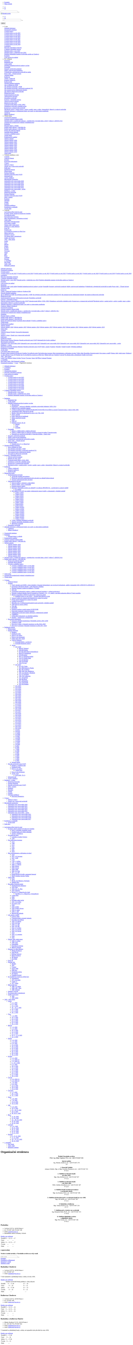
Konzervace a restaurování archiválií (14, 108)
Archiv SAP (15, 773)
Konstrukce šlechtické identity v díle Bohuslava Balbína (28, 586)
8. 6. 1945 (14, 1084)
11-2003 (17, 743)
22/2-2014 (18, 720)
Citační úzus (18, 770)
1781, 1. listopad (16, 863)
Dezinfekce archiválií (10, 98)
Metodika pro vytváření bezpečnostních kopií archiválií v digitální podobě (33, 603)
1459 (13, 848)
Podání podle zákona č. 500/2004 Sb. (15, 127)
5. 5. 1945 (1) (15, 1059)
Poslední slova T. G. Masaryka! (21, 444)
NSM (13, 419)
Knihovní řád (8, 82)
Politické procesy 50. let (18, 423)
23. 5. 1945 (15, 1072)
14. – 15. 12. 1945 (17, 1139)
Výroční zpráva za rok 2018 (12, 44)
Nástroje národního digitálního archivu (23, 522)
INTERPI (14, 608)
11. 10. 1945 (15, 1116)
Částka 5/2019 (19, 499)
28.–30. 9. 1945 (16, 1113)
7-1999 (17, 749)
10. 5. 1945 (15, 1066)
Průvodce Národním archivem (13, 47)
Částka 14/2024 (19, 514)
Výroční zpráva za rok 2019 (12, 43)
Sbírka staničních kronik (18, 418)
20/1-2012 (18, 728)
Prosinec (6, 259)
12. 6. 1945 (15, 1085)
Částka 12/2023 (19, 510)
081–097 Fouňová (24, 669)
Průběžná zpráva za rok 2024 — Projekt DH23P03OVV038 (32, 596)
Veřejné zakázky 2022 (10, 147)
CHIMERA (15, 614)
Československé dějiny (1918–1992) (14, 104)
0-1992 (17, 760)
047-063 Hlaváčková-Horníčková (28, 651)
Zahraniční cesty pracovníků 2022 (14, 187)
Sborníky (7, 200)
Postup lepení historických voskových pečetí (24, 599)
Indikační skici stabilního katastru (21, 408)
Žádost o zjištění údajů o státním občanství (24, 431)
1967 (13, 965)
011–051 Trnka (23, 666)
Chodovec (7, 112)
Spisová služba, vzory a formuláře (21, 484)
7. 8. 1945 (14, 1100)
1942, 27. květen (16, 928)
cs (5, 7)
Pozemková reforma (17, 946)
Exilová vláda (15, 916)
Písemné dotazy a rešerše (11, 125)
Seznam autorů (16, 762)
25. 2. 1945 (15, 1022)
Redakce (14, 632)
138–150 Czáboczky (25, 676)
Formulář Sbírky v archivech (23, 642)
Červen (6, 249)
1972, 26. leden (16, 980)
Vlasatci (14, 967)
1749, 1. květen (16, 861)
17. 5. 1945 (15, 1071)
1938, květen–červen (18, 908)
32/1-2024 (18, 689)
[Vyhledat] (22, 20)
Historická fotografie (10, 192)
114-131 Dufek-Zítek (25, 658)
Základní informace (9, 28)
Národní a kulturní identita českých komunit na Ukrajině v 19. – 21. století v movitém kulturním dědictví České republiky (46, 593)
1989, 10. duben (16, 986)
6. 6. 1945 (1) (15, 1079)
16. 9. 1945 (15, 1108)
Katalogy (7, 199)
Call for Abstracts (17, 640)
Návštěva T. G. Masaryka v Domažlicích (27, 894)
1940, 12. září (15, 924)
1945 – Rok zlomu (9, 239)
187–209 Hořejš (23, 681)
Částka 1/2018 (19, 492)
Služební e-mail (5, 1263)
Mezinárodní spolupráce (11, 179)
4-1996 (17, 754)
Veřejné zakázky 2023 (10, 145)
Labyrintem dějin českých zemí (13, 212)
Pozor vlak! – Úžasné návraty (12, 73)
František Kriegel (16, 975)
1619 (13, 851)
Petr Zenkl (7, 262)
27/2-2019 (18, 703)
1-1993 (17, 759)
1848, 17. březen (16, 864)
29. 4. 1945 (15, 1053)
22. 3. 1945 (15, 1037)
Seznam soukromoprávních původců (22, 479)
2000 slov (14, 970)
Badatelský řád (8, 62)
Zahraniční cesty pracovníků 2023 (14, 186)
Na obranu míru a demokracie (12, 236)
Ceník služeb (8, 64)
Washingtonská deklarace (19, 885)
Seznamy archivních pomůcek (13, 69)
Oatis (16, 426)
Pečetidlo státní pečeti (18, 900)
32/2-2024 (18, 687)
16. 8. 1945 (15, 1103)
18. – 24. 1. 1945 (16, 1007)
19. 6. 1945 (15, 1087)
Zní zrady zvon (16, 903)
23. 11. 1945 (15, 1133)
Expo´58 (6, 228)
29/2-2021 (18, 697)
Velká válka (7, 220)
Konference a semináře (10, 207)
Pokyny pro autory (17, 635)
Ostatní (6, 202)
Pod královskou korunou (11, 217)
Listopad (6, 257)
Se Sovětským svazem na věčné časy (14, 231)
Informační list (8, 176)
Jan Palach (15, 973)
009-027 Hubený (24, 648)
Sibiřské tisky (15, 882)
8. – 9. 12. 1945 (16, 1136)
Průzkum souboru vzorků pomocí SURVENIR (25, 609)
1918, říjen (15, 887)
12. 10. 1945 (15, 1118)
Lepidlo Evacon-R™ (18, 601)
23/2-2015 (18, 716)
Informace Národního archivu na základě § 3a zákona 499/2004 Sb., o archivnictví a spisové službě (40, 488)
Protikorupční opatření (10, 137)
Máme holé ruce (9, 233)
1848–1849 (15, 869)
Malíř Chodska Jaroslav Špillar (20, 876)
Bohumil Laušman (9, 265)
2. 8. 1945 (14, 1098)
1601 (13, 850)
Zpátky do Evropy (9, 238)
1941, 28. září (15, 926)
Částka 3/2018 (19, 496)
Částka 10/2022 (19, 507)
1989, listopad (16, 990)
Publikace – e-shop (9, 191)
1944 (13, 936)
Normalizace (15, 978)
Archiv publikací (9, 178)
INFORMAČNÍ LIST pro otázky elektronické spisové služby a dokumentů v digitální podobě (38, 491)
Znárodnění (15, 944)
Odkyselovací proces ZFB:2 (20, 604)
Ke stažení (18, 489)
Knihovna (7, 77)
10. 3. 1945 (15, 1030)
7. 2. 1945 (14, 1016)
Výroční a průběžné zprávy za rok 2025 (23, 567)
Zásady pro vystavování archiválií (14, 166)
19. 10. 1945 (15, 1121)
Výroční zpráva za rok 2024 (12, 34)
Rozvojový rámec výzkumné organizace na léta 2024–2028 (29, 624)
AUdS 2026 (7, 208)
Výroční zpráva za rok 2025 (12, 33)
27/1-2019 (18, 705)
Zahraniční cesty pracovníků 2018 (21, 817)
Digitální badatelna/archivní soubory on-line (16, 65)
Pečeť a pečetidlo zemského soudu (21, 830)
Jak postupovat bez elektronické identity (15, 90)
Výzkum (6, 156)
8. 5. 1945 (14, 1064)
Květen (6, 247)
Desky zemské (16, 414)
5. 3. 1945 (14, 1029)
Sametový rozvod (9, 234)
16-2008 (17, 734)
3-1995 (17, 756)
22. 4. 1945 (15, 1048)
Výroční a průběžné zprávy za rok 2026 (23, 565)
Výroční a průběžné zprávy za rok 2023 (23, 570)
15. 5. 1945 (15, 1068)
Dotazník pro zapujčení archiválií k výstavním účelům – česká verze (31, 434)
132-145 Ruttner (23, 660)
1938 (13, 905)
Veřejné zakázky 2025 (10, 142)
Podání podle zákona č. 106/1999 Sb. (15, 129)
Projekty (6, 160)
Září (5, 254)
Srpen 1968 (15, 968)
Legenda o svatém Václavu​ (19, 837)
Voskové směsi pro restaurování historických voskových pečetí (29, 598)
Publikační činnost (9, 169)
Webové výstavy (9, 165)
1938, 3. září (15, 911)
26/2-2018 (18, 707)
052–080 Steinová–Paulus (26, 668)
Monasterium (15, 405)
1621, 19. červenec (17, 856)
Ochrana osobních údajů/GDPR (13, 119)
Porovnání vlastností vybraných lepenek (23, 611)
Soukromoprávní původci (11, 95)
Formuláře (7, 67)
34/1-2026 (18, 647)
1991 (13, 996)
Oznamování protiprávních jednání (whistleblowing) (19, 122)
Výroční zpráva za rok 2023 (12, 36)
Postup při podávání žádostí (12, 130)
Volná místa (7, 153)
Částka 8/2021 (19, 504)
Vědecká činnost (9, 158)
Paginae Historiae (9, 173)
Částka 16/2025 (19, 517)
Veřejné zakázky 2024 (10, 143)
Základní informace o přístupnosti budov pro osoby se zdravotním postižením (26, 111)
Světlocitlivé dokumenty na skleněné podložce (25, 616)
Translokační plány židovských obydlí (22, 411)
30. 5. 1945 (15, 1076)
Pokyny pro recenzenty (18, 637)
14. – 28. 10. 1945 (17, 1120)
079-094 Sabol (23, 655)
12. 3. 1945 (15, 1032)
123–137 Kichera (24, 674)
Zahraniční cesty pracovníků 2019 (21, 816)
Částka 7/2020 (19, 502)
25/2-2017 (18, 710)
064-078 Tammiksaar (25, 653)
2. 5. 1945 (14, 1058)
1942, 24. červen (16, 931)
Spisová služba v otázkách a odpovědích (23, 483)
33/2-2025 (18, 664)
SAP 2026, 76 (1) (20, 775)
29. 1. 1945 (15, 1012)
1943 (13, 933)
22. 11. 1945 (15, 1131)
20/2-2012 (18, 726)
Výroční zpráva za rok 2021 (12, 39)
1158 (13, 838)
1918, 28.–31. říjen (17, 889)
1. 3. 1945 (14, 1027)
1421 (13, 846)
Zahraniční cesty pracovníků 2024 (14, 184)
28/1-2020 (18, 702)
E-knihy (6, 204)
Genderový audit (16, 622)
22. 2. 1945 (15, 1019)
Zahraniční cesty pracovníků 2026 (14, 181)
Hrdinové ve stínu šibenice (12, 226)
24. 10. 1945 (15, 1123)
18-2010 (17, 731)
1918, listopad (16, 890)
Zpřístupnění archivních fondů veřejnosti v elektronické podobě (30, 612)
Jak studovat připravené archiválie (14, 91)
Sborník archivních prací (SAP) (13, 174)
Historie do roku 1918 (10, 103)
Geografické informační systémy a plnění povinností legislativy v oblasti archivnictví (36, 591)
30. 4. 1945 (15, 1055)
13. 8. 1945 (15, 1102)
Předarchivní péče (9, 93)
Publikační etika (16, 634)
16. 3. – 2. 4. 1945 (17, 1035)
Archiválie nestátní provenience (21, 476)
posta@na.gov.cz (13, 1231)
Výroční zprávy (8, 31)
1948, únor (15, 942)
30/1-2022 (18, 695)
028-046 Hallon (23, 650)
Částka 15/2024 (19, 515)
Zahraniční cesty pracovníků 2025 (14, 182)
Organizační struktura (10, 30)
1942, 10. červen (16, 929)
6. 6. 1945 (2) (15, 1081)
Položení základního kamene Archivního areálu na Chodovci (21, 54)
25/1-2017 (18, 712)
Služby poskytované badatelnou (13, 70)
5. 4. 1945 (14, 1042)
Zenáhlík (17, 427)
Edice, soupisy (8, 197)
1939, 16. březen (16, 921)
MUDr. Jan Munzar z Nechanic (21, 881)
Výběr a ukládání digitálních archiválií (22, 520)
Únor (5, 243)
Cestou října (15, 895)
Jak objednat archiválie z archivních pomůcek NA (18, 88)
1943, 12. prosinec (17, 934)
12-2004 (17, 741)
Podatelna (7, 124)
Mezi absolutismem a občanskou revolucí (16, 218)
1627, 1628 (15, 858)
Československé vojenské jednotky (22, 918)
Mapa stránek (8, 4)
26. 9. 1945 (15, 1111)
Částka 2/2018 (19, 494)
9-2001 (17, 746)
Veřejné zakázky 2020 (10, 150)
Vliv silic (14, 606)
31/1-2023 (18, 692)
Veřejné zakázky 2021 (10, 148)
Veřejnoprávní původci (10, 96)
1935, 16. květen (16, 902)
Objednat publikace (9, 205)
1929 (13, 898)
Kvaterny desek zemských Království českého (17, 213)
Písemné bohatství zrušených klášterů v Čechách (25, 588)
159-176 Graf (23, 663)
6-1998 (17, 751)
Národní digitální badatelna (12, 83)
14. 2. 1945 (15, 1017)
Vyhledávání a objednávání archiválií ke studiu (17, 72)
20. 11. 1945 (15, 1129)
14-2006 (17, 738)
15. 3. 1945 (15, 1033)
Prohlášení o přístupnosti (8, 1260)
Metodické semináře (17, 523)
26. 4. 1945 (15, 1051)
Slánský (17, 424)
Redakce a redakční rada (19, 765)
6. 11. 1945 (15, 1126)
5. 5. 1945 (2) (15, 1061)
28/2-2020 (18, 700)
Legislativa (7, 46)
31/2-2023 (18, 690)
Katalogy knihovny (9, 80)
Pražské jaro (7, 230)
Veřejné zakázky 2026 (10, 140)
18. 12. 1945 (15, 1141)
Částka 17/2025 (19, 518)
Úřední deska (8, 135)
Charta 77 (14, 981)
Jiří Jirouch (15, 957)
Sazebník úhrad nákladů (11, 132)
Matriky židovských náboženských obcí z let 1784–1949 (28, 413)
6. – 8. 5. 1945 (16, 1063)
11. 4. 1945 (15, 1045)
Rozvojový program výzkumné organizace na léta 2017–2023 (29, 625)
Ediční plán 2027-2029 (18, 638)
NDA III (14, 590)
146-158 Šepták (23, 661)
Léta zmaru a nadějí (10, 223)
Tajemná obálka (8, 75)
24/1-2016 (18, 715)
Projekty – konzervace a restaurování (22, 617)
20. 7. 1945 (15, 1094)
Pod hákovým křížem (18, 920)
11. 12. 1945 (15, 1137)
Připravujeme (8, 171)
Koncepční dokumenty (10, 161)
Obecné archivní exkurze (11, 101)
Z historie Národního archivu (12, 49)
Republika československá (11, 221)
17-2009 (17, 733)
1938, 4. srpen (16, 910)
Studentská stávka (17, 972)
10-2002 (17, 744)
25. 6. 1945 (15, 1089)
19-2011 (17, 729)
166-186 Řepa (23, 679)
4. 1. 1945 (14, 1003)
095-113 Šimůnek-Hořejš (26, 656)
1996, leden (15, 998)
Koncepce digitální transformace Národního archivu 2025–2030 (30, 621)
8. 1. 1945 (14, 1004)
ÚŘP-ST (14, 421)
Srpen (6, 252)
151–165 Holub (23, 677)
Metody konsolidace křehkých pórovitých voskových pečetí (29, 595)
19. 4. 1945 (15, 1046)
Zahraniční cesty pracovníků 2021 (21, 814)
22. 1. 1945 (15, 1009)
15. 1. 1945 (15, 1006)
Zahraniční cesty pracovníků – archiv (15, 189)
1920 (13, 897)
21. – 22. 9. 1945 (16, 1110)
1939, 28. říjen (16, 923)
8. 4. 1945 (14, 1043)
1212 (13, 842)
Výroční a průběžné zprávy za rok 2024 (23, 569)
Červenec (7, 251)
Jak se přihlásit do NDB (11, 85)
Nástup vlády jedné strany (11, 225)
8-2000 (17, 747)
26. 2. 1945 (15, 1024)
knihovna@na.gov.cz (14, 1302)
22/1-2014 (18, 721)
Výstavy (6, 163)
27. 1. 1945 (15, 1011)
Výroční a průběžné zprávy (12, 134)
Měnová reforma (16, 947)
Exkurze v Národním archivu (12, 99)
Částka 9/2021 (19, 505)
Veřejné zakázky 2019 (10, 151)
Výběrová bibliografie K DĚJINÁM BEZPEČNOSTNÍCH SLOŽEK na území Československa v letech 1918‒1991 (45, 410)
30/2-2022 (18, 694)
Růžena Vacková (16, 954)
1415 (13, 845)
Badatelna (7, 60)
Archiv (14, 645)
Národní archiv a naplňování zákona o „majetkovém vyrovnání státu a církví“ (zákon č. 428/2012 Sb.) (33, 121)
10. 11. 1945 (15, 1128)
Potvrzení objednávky (18, 796)
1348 (13, 843)
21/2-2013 (18, 723)
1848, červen (15, 868)
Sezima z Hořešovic (17, 833)
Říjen (5, 256)
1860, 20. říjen (16, 871)
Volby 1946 (7, 264)
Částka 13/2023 (19, 512)
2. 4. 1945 (14, 1040)
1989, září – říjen (16, 988)
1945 (13, 937)
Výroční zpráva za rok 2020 (12, 41)
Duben (6, 246)
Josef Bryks (15, 952)
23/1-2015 (18, 718)
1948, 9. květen (16, 941)
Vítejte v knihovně (9, 78)
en (5, 8)
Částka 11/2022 (19, 509)
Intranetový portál (6, 1262)
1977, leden (15, 983)
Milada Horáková (17, 950)
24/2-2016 (18, 713)
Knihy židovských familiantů (20, 416)
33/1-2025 (18, 686)
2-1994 (17, 757)
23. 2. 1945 (15, 1020)
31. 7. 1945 (15, 1095)
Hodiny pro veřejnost (7, 1236)
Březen (6, 244)
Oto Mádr (14, 959)
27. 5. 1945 (15, 1074)
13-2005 (17, 739)
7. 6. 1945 (14, 1082)
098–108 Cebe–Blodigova (26, 671)
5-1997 (17, 752)
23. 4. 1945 (15, 1050)
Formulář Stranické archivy (23, 643)
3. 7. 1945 (14, 1092)
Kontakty (7, 2)
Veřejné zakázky (9, 138)
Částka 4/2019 (19, 497)
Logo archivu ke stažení (11, 57)
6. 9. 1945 (14, 1107)
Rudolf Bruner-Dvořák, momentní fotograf (24, 874)
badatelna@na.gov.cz (14, 1273)
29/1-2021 (18, 699)
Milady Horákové (9, 114)
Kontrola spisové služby (18, 486)
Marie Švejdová (16, 955)
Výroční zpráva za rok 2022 (12, 38)
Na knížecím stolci (9, 215)
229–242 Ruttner (23, 684)
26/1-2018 (18, 708)
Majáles (14, 963)
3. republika (7, 260)
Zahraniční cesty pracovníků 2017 (21, 819)
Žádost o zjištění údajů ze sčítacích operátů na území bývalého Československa (34, 432)
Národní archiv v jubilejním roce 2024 (15, 52)
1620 (13, 855)
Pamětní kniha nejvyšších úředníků (21, 832)
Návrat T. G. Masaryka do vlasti (21, 892)
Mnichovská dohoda (17, 913)
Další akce (7, 168)
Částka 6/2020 (19, 501)
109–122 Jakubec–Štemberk (27, 673)
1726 (13, 859)
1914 (13, 879)
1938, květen (15, 907)
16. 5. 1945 (15, 1069)
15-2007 (17, 736)
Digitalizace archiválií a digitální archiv (15, 106)
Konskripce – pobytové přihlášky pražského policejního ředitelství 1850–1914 (34, 406)
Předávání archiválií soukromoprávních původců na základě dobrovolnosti (33, 478)
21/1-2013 (18, 725)
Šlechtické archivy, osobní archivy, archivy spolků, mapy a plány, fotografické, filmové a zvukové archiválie (35, 109)
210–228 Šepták (23, 682)
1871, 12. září (15, 872)
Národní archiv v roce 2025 (12, 51)
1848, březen (15, 866)
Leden (6, 241)
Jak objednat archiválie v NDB (13, 86)
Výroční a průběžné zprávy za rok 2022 (23, 572)
